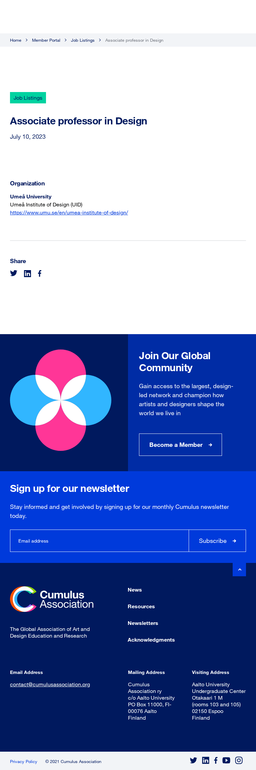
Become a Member (176, 444)
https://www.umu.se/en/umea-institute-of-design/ (69, 212)
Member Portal (46, 40)
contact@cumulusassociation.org (50, 684)
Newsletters (143, 623)
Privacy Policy (23, 761)
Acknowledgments (151, 639)
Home (15, 40)
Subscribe (213, 540)
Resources (141, 606)
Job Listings (83, 40)
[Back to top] (239, 569)
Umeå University (30, 196)
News (135, 589)
